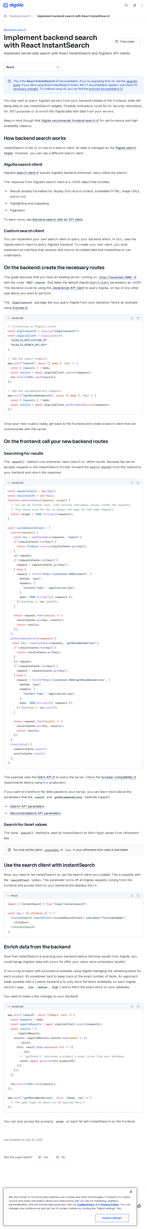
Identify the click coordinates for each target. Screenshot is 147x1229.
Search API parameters (27, 806)
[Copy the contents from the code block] (138, 318)
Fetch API (44, 777)
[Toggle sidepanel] (135, 5)
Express (18, 308)
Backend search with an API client (57, 219)
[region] (70, 1207)
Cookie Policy (86, 1204)
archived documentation (104, 88)
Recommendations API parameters (35, 813)
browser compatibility (117, 777)
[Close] (131, 1192)
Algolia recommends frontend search (68, 120)
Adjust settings (112, 1217)
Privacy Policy (110, 1204)
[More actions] (142, 5)
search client (26, 173)
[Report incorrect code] (132, 318)
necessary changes (25, 88)
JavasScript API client (68, 288)
